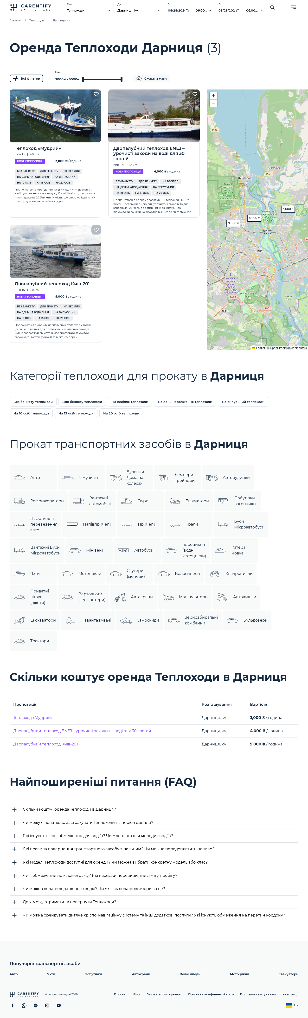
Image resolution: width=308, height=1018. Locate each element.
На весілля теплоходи (130, 402)
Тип (69, 4)
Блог (137, 994)
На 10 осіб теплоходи (31, 413)
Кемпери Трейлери (185, 477)
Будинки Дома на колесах (135, 478)
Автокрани (142, 597)
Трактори (39, 641)
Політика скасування (258, 994)
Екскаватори (43, 620)
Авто (35, 477)
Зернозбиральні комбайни (201, 620)
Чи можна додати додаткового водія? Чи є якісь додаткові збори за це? (94, 888)
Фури (142, 501)
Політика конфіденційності (211, 994)
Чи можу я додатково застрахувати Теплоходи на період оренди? (88, 822)
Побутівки (93, 974)
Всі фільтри (30, 78)
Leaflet (260, 348)
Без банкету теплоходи (33, 402)
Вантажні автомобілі (100, 501)
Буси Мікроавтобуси (249, 524)
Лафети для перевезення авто (44, 524)
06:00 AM (203, 10)
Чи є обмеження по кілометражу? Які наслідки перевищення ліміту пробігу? (100, 875)
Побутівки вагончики (245, 501)
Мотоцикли (89, 573)
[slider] (83, 79)
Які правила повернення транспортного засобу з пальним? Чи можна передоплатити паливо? (118, 849)
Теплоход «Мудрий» (33, 717)
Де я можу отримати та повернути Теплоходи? (69, 902)
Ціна (58, 72)
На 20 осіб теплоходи (121, 413)
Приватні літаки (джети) (39, 597)
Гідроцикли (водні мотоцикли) (194, 550)
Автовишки (244, 597)
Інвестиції (290, 994)
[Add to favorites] (96, 94)
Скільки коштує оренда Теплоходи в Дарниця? (69, 809)
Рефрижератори (47, 501)
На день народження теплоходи (185, 402)
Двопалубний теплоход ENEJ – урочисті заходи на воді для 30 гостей (82, 731)
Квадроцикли (239, 573)
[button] (288, 209)
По (220, 4)
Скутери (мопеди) (136, 573)
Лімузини (88, 477)
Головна (15, 20)
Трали (192, 524)
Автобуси (144, 550)
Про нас (121, 994)
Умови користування (164, 994)
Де (119, 4)
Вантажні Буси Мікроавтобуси (45, 550)
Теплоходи (75, 10)
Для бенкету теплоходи (82, 402)
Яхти (35, 573)
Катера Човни (238, 550)
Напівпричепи (97, 524)
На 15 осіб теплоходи (76, 413)
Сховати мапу (155, 78)
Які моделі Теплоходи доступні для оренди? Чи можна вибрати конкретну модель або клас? (115, 862)
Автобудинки (236, 477)
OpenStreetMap (280, 348)
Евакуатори (197, 501)
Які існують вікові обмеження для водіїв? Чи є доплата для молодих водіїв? (98, 835)
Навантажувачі (96, 620)
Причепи (147, 524)
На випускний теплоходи (243, 402)
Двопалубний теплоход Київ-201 (45, 744)
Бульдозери (255, 620)
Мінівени (95, 550)
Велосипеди (187, 573)
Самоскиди (148, 620)
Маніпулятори (193, 597)
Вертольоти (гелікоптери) (91, 597)
